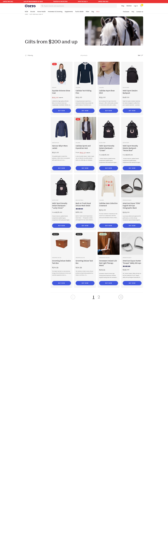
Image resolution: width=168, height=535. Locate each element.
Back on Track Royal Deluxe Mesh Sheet (83, 204)
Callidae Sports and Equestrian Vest (83, 147)
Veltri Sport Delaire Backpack (130, 92)
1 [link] (93, 297)
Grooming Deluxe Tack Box (84, 262)
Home (26, 14)
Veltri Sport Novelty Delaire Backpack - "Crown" (106, 148)
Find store (126, 12)
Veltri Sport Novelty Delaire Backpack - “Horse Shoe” (130, 148)
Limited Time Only (99, 1)
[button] (141, 6)
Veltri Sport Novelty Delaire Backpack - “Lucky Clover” (59, 205)
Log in (136, 6)
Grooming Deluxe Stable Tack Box (61, 262)
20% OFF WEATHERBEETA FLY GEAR (29, 1)
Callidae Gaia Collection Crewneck (108, 204)
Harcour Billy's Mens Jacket (60, 147)
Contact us (139, 12)
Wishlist (129, 6)
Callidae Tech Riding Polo (83, 92)
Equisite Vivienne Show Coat (61, 92)
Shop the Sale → (79, 1)
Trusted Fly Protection (56, 1)
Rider (87, 12)
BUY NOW (61, 110)
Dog (92, 12)
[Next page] (121, 297)
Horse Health (41, 12)
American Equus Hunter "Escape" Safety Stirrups (132, 262)
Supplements (69, 12)
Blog (122, 6)
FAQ (133, 12)
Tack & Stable (79, 12)
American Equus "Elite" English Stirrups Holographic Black (131, 205)
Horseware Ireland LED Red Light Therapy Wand (108, 263)
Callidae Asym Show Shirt (107, 92)
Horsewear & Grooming (55, 12)
